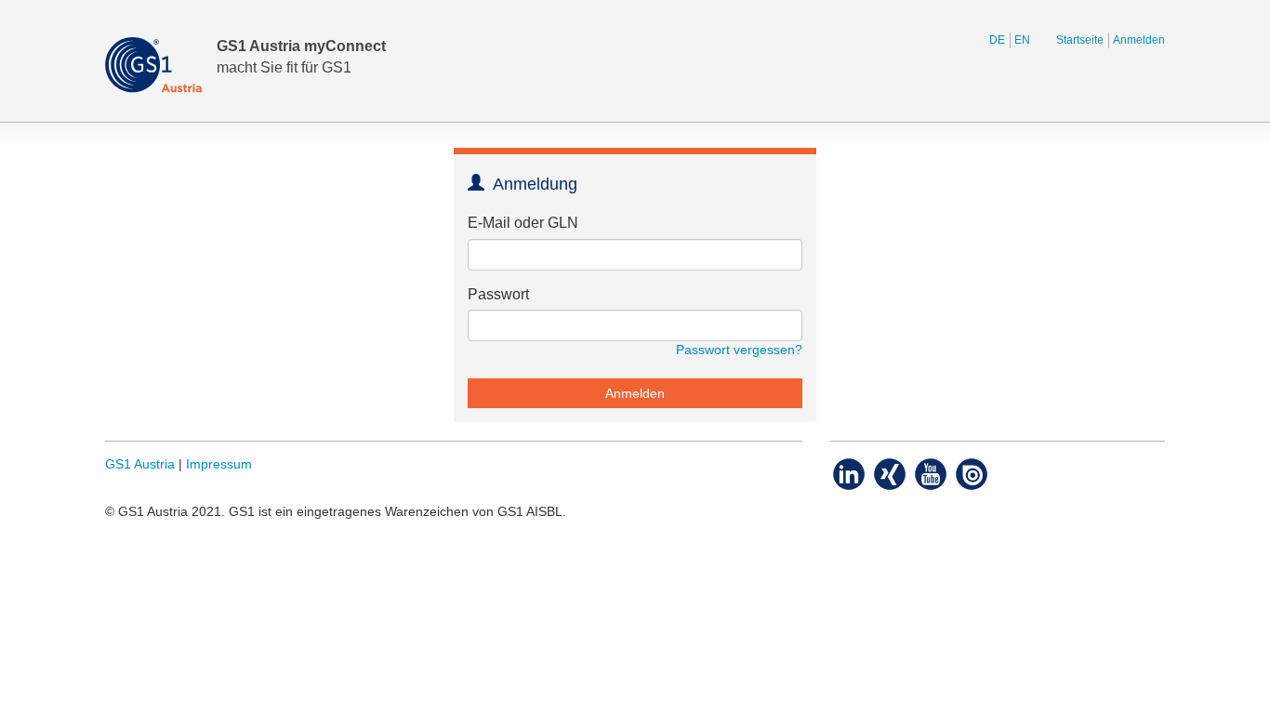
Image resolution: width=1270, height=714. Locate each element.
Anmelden (1139, 39)
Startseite (1080, 39)
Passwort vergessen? (739, 350)
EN (1022, 39)
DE (997, 39)
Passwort (498, 294)
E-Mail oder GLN (523, 223)
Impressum (219, 464)
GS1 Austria (140, 464)
